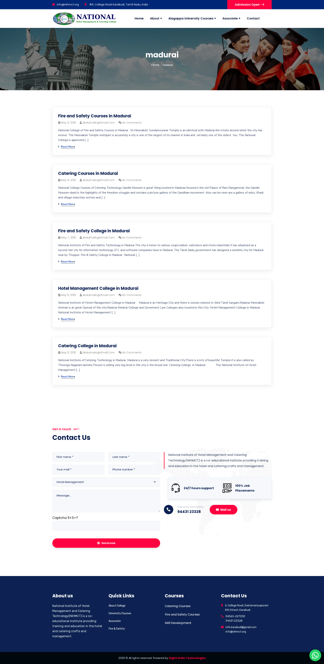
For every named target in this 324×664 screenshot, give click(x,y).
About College (117, 605)
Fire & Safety (117, 628)
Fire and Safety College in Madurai (94, 231)
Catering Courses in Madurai (88, 173)
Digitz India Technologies (187, 658)
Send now (108, 543)
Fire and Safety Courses (182, 614)
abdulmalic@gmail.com (99, 122)
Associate (115, 621)
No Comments (132, 122)
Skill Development (178, 623)
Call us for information (190, 507)
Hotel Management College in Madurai (98, 288)
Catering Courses (177, 606)
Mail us (225, 510)
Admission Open (247, 4)
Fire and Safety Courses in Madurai (94, 116)
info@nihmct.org (68, 4)
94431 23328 (189, 511)
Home (155, 65)
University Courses (120, 613)
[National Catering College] (84, 18)
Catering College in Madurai (87, 346)
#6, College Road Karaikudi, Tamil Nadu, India (118, 4)
